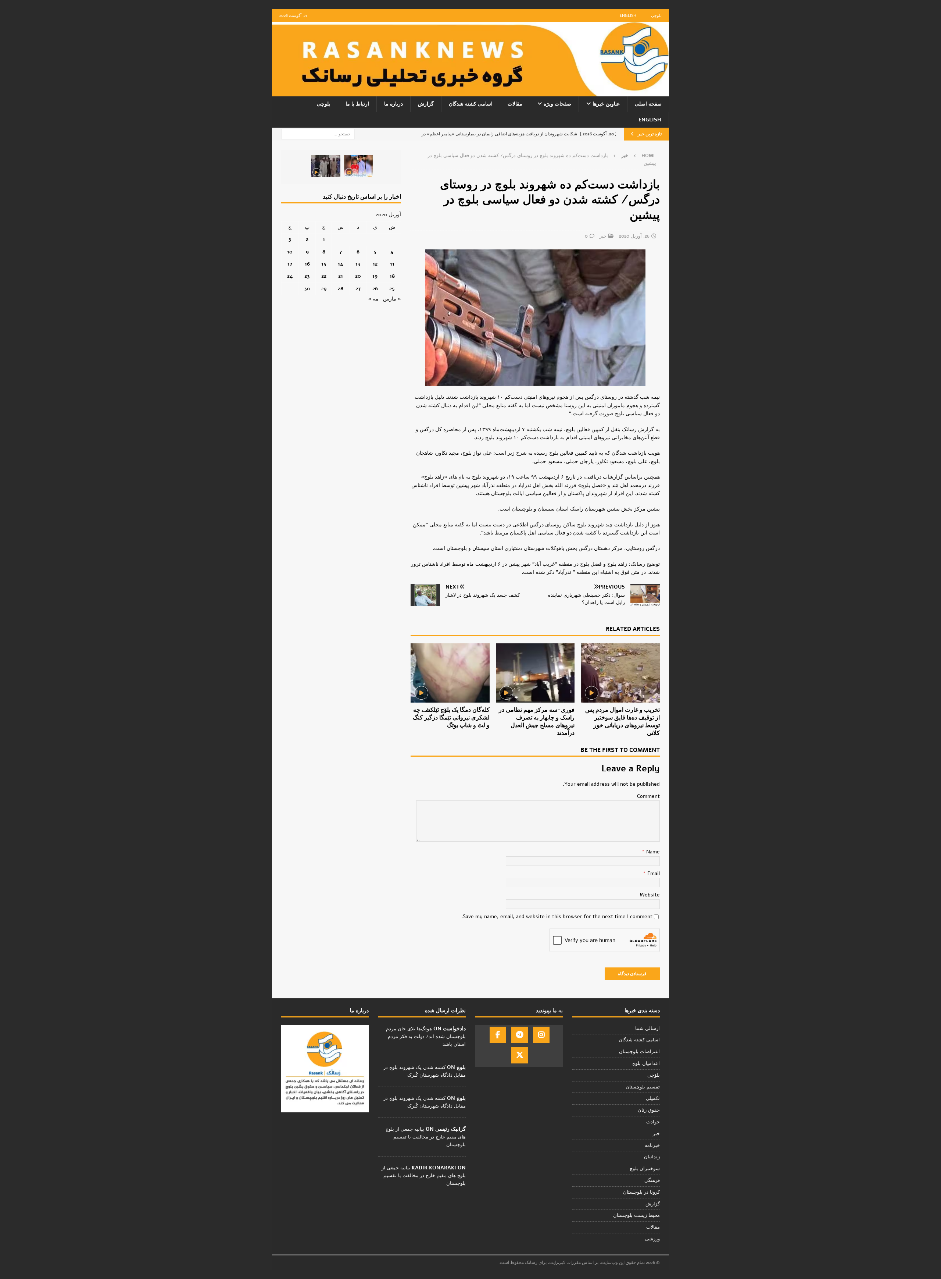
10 (290, 251)
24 (290, 276)
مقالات (515, 103)
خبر (603, 236)
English (628, 15)
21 (340, 276)
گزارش (426, 103)
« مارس (392, 298)
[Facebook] (498, 1035)
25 (392, 288)
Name (652, 851)
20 (358, 276)
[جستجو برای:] (318, 133)
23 (307, 276)
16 (307, 263)
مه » (373, 298)
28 (340, 288)
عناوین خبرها (606, 103)
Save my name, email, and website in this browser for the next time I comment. (556, 916)
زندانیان (652, 1157)
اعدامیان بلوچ (646, 1063)
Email (653, 873)
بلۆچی (653, 1075)
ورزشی (652, 1239)
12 (375, 263)
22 (323, 276)
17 (289, 263)
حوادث (653, 1122)
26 (375, 288)
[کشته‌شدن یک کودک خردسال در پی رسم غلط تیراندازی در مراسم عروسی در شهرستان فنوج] (358, 166)
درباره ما (393, 103)
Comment (648, 796)
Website (650, 894)
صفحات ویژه (557, 103)
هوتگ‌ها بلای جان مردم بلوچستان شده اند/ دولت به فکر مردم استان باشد (426, 1037)
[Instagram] (541, 1035)
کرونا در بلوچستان (641, 1192)
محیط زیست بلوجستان (636, 1215)
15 (323, 263)
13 (358, 263)
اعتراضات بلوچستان (639, 1051)
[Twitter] (519, 1055)
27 (358, 288)
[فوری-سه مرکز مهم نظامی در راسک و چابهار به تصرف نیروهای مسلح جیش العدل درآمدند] (535, 673)
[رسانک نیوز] (470, 92)
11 (392, 263)
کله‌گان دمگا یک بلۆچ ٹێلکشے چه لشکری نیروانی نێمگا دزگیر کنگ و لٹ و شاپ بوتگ (451, 717)
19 (375, 276)
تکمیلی (653, 1098)
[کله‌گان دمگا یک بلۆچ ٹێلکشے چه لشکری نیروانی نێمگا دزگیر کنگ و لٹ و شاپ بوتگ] (450, 673)
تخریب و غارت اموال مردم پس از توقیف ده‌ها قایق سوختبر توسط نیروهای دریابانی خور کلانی (622, 721)
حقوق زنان (649, 1110)
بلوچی (656, 15)
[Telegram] (519, 1035)
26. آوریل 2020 (634, 236)
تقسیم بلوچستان (643, 1087)
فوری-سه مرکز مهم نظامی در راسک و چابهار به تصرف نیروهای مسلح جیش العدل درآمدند (537, 721)
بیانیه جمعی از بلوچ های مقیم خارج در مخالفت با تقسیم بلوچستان (426, 1137)
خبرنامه (652, 1145)
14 (340, 263)
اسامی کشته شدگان (471, 103)
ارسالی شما (647, 1028)
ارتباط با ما (357, 103)
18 (392, 276)
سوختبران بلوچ (645, 1168)
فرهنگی (652, 1180)
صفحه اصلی (648, 103)
